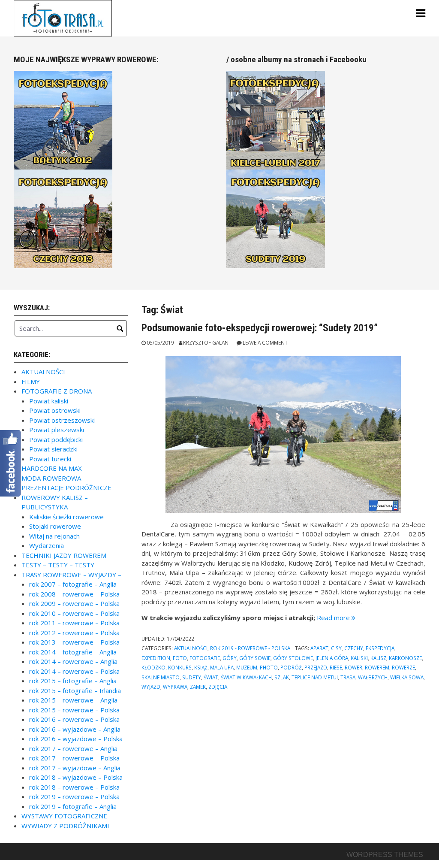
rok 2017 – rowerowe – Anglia (73, 748)
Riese (336, 667)
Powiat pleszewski (56, 429)
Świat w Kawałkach (246, 677)
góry (230, 657)
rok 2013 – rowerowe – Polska (74, 642)
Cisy (336, 648)
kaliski (359, 657)
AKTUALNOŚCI (190, 648)
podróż (291, 667)
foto (180, 657)
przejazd (315, 667)
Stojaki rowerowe (55, 526)
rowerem (377, 667)
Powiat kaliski (48, 401)
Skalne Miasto (160, 677)
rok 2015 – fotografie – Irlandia (75, 690)
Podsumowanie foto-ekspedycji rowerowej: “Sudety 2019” (259, 328)
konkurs (180, 667)
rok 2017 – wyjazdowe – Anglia (74, 767)
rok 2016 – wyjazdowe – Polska (76, 738)
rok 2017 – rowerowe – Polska (74, 758)
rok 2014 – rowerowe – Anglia (73, 661)
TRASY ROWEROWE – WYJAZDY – (71, 574)
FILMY (30, 381)
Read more (336, 617)
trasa (347, 677)
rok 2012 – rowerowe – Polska (74, 632)
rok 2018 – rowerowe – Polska (74, 787)
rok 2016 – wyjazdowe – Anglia (74, 729)
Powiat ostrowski (55, 410)
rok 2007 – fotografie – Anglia (73, 584)
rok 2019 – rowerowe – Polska (74, 796)
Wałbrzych (373, 677)
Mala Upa (222, 667)
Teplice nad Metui (315, 677)
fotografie (204, 657)
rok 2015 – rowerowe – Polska (74, 710)
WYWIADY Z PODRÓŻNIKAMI (65, 825)
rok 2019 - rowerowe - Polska (250, 648)
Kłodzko (153, 667)
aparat (319, 648)
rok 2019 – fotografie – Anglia (73, 806)
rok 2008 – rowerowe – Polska (74, 594)
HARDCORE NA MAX (51, 468)
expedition (155, 657)
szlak (281, 677)
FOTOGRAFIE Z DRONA (56, 391)
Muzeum (246, 667)
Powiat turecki (50, 458)
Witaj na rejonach (54, 536)
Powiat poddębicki (56, 439)
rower (353, 667)
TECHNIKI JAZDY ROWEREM (63, 555)
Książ (200, 667)
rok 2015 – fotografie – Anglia (73, 680)
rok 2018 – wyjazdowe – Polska (76, 777)
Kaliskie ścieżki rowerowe (66, 516)
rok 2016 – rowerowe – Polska (74, 719)
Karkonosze (405, 657)
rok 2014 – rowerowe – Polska (74, 671)
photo (269, 667)
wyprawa (175, 686)
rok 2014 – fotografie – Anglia (73, 652)
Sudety (191, 677)
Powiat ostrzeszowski (62, 420)
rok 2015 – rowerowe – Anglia (73, 700)
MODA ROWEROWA (51, 478)
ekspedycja (380, 648)
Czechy (353, 648)
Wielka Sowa (407, 677)
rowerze (403, 667)
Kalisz (378, 657)
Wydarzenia (46, 545)
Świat (211, 677)
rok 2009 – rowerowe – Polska (74, 603)
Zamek (198, 686)
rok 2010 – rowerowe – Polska (74, 613)
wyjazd (150, 686)
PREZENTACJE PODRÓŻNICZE (66, 487)
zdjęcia (217, 686)
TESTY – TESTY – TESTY (57, 564)
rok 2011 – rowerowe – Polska (74, 622)
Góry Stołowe (293, 657)
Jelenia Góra (332, 657)
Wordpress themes (384, 854)
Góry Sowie (255, 657)
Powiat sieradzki (53, 449)
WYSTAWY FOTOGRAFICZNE (64, 816)
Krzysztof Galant (207, 342)
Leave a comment (265, 342)
